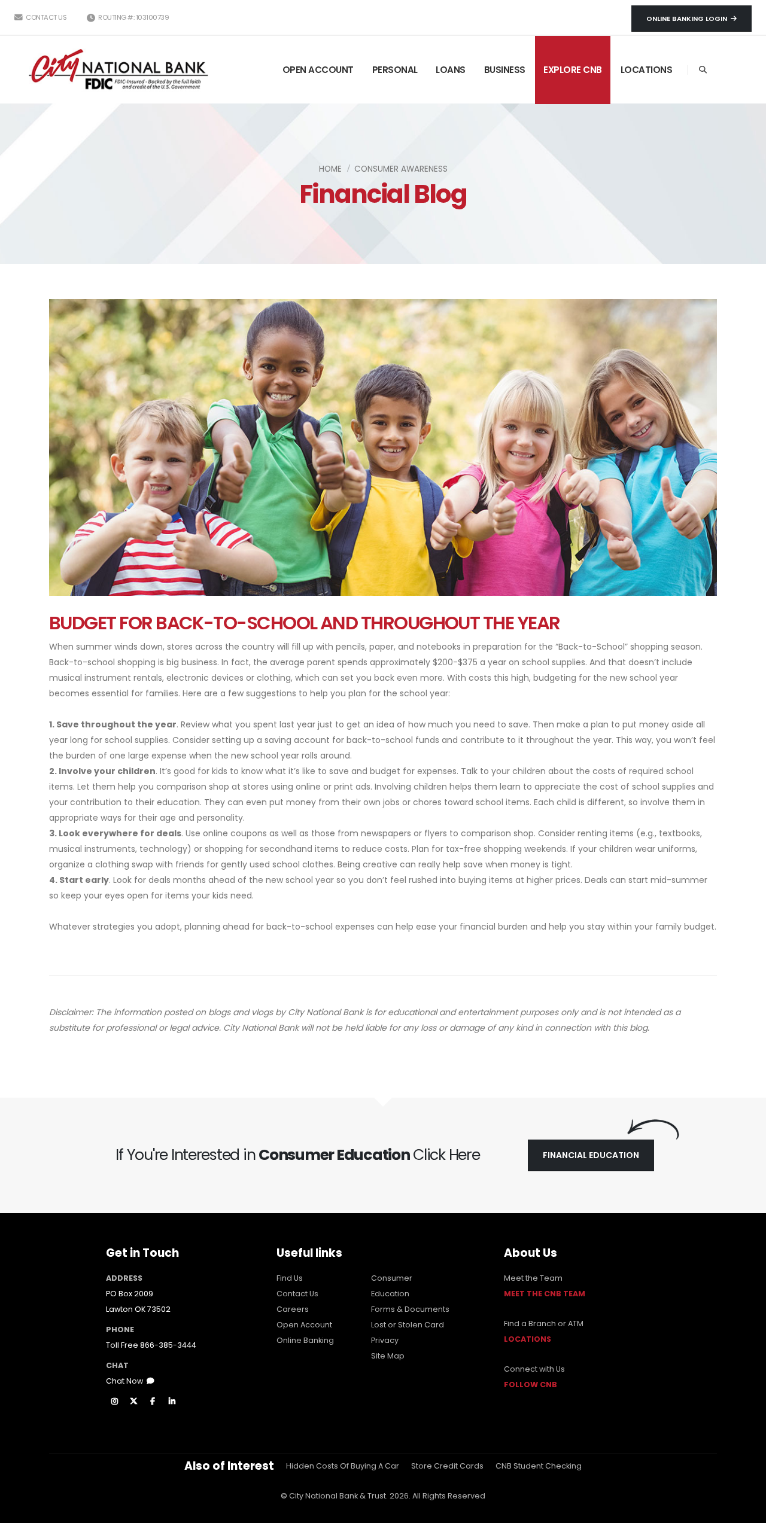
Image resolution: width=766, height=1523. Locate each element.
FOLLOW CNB (530, 1384)
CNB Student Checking (539, 1466)
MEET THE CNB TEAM (544, 1294)
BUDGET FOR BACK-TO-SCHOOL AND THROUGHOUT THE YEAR (304, 623)
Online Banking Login (688, 18)
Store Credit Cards (447, 1466)
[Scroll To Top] (745, 1509)
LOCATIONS (647, 69)
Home (330, 169)
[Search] (703, 70)
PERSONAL (395, 69)
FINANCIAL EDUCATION (591, 1155)
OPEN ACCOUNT (318, 69)
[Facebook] (152, 1401)
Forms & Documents (410, 1309)
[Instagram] (114, 1401)
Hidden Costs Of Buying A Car (342, 1466)
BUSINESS (504, 69)
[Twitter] (133, 1401)
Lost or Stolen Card (407, 1325)
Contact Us (45, 17)
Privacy (385, 1340)
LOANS (451, 69)
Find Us (289, 1278)
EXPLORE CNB (572, 69)
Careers (292, 1309)
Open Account (304, 1325)
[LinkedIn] (171, 1401)
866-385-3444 (168, 1345)
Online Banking (305, 1340)
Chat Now (126, 1381)
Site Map (388, 1356)
